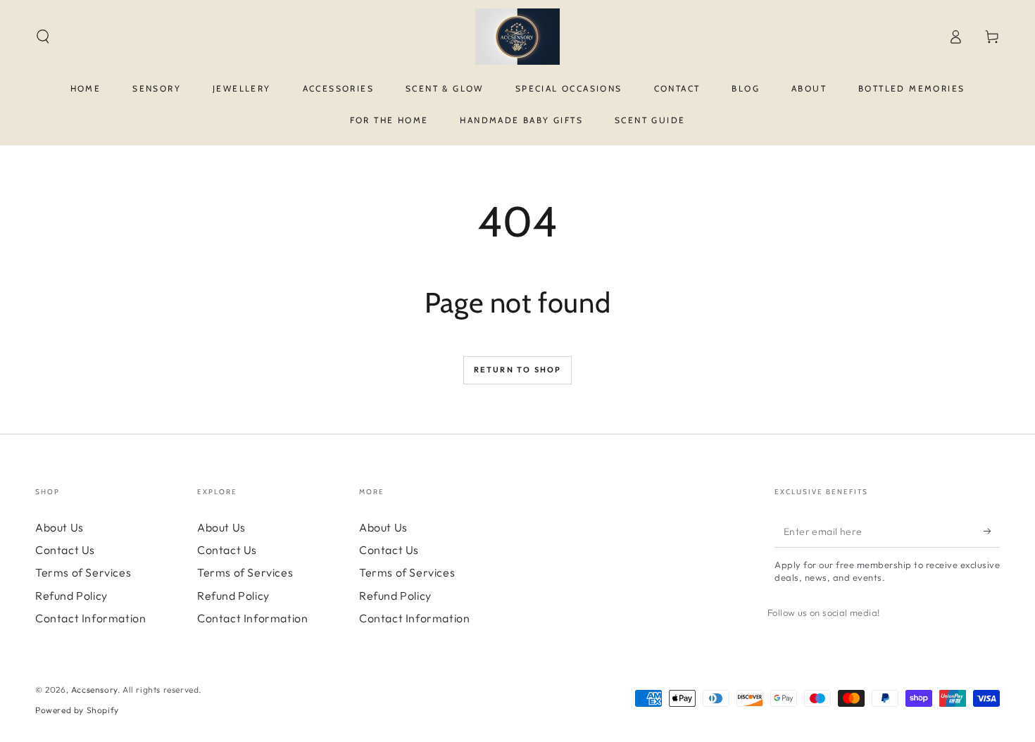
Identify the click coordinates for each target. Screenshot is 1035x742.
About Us (59, 527)
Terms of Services (83, 572)
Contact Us (65, 550)
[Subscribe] (992, 531)
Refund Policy (71, 596)
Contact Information (90, 618)
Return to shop (518, 370)
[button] (43, 36)
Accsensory (94, 689)
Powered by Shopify (77, 710)
